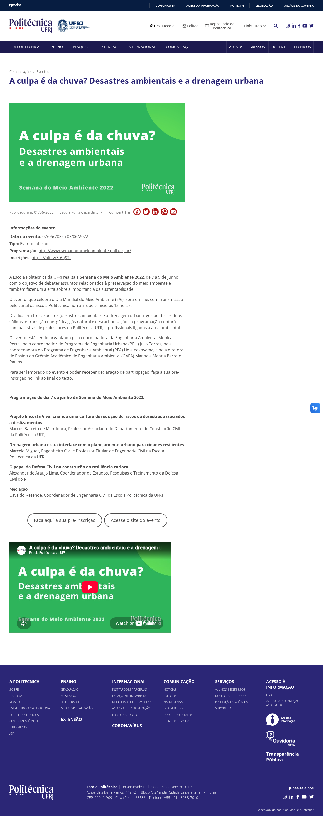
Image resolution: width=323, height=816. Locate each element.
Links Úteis (253, 25)
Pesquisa (81, 46)
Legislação (264, 5)
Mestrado (68, 696)
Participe (237, 5)
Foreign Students (126, 715)
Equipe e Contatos (178, 715)
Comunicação (179, 46)
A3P (12, 733)
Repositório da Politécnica (222, 25)
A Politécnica (26, 46)
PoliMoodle (165, 25)
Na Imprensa (173, 702)
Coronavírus (127, 725)
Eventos (170, 696)
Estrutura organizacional (30, 708)
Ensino (56, 46)
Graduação (69, 689)
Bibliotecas (18, 727)
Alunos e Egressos (247, 46)
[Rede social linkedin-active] (291, 796)
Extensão (109, 46)
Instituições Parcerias (129, 689)
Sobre (14, 689)
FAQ (269, 695)
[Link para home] (31, 792)
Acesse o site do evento (136, 520)
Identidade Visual (177, 721)
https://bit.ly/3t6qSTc (51, 257)
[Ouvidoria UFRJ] (280, 738)
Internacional (142, 46)
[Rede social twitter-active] (311, 796)
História (15, 696)
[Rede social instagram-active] (285, 796)
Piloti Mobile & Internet (298, 810)
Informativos (174, 708)
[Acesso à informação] (280, 719)
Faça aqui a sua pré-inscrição (65, 520)
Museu (14, 702)
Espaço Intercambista (129, 696)
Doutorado (70, 702)
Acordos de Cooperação (131, 708)
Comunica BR (165, 5)
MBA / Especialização (77, 708)
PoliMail (193, 25)
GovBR (15, 5)
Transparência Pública (282, 757)
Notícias (170, 689)
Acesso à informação (202, 5)
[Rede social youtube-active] (304, 796)
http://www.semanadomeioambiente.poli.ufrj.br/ (85, 250)
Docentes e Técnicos (291, 46)
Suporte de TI (225, 708)
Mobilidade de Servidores (132, 702)
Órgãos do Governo (299, 5)
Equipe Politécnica (24, 715)
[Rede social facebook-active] (297, 796)
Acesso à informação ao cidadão (282, 703)
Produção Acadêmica (231, 702)
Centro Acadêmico (23, 721)
